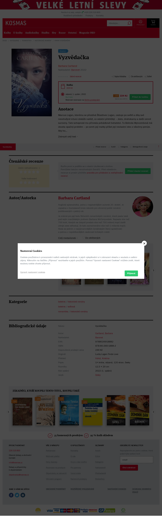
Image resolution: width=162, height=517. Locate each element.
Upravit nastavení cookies (32, 272)
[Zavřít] (144, 243)
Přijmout (131, 273)
